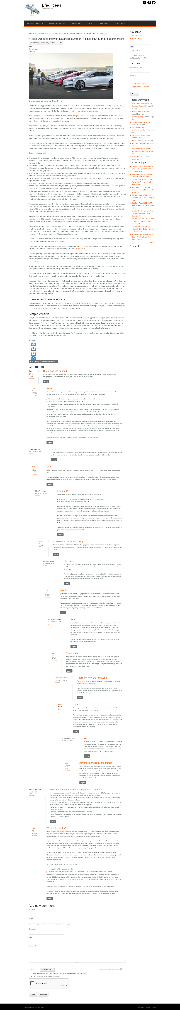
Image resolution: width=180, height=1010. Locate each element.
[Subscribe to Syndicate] (131, 250)
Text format (34, 970)
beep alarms (136, 143)
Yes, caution (72, 653)
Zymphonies (151, 1007)
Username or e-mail (136, 67)
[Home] (33, 16)
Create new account (139, 84)
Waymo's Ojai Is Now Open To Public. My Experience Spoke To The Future (142, 168)
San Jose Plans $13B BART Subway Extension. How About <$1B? (143, 205)
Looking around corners (140, 122)
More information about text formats (108, 969)
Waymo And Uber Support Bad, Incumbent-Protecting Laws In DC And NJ (143, 221)
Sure (49, 466)
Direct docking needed (55, 371)
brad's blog (44, 34)
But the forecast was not (140, 135)
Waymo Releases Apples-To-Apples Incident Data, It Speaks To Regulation (143, 229)
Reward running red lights (141, 111)
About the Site (137, 36)
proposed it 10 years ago (85, 116)
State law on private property (68, 541)
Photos (90, 23)
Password (133, 75)
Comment (32, 946)
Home (31, 34)
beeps (134, 141)
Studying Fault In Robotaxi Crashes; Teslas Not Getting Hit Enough (143, 197)
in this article (80, 249)
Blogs (37, 34)
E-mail (31, 918)
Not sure (68, 561)
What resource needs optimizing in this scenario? (76, 789)
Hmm (73, 619)
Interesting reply (137, 117)
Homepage (32, 929)
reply (46, 382)
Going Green (33, 49)
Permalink (31, 378)
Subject (31, 937)
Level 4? (55, 449)
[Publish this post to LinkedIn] (33, 358)
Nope (49, 388)
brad (41, 43)
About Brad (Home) (57, 23)
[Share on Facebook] (33, 349)
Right (75, 704)
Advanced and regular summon (95, 763)
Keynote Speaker (35, 23)
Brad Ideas (51, 5)
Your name (32, 909)
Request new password (140, 87)
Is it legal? (62, 491)
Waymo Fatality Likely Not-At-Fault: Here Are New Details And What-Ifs (142, 182)
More (152, 243)
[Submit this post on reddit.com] (33, 344)
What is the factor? (56, 828)
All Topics (104, 23)
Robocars (76, 23)
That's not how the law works (92, 677)
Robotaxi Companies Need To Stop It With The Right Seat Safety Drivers (142, 236)
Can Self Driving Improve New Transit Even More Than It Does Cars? (142, 213)
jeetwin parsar (137, 156)
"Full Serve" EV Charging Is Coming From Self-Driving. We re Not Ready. (143, 190)
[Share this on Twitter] (33, 354)
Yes (85, 738)
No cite (63, 590)
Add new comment (49, 361)
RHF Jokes (120, 23)
